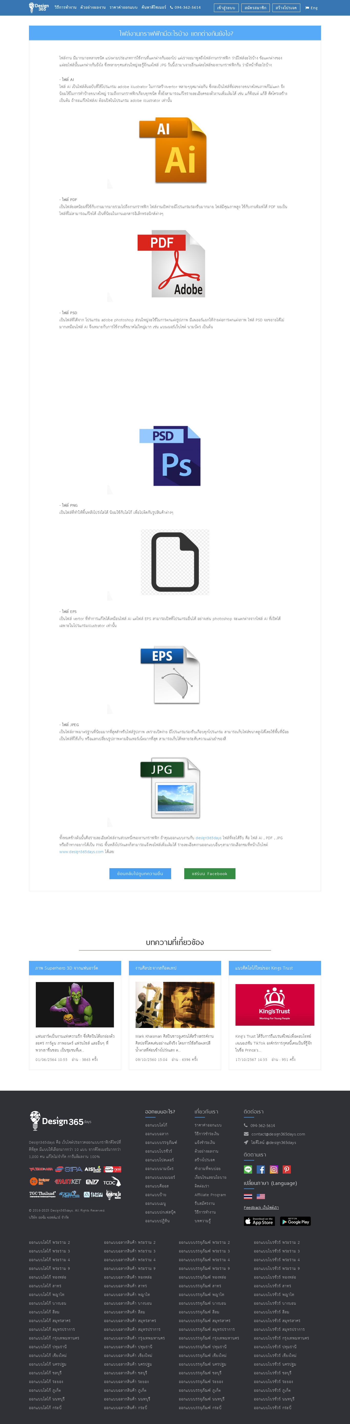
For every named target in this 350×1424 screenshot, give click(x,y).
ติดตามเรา (255, 1154)
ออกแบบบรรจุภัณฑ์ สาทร (200, 1286)
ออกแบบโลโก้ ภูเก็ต (45, 1390)
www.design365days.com (81, 851)
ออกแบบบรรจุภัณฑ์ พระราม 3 (204, 1251)
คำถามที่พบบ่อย (208, 1168)
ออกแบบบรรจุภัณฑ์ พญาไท (201, 1294)
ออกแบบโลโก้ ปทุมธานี (48, 1347)
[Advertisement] (127, 374)
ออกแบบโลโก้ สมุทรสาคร (50, 1320)
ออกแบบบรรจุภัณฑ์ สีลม (199, 1312)
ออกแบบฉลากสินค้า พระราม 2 (130, 1242)
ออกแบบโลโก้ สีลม (44, 1312)
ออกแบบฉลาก (157, 1134)
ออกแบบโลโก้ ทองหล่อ (47, 1277)
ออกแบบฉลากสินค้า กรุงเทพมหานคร (134, 1338)
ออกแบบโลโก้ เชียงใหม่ (48, 1355)
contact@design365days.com (277, 1134)
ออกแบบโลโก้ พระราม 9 (49, 1268)
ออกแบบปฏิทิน (157, 1221)
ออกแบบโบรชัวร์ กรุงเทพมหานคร (281, 1338)
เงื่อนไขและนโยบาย (211, 1177)
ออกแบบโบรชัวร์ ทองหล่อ (275, 1277)
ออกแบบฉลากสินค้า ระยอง (126, 1381)
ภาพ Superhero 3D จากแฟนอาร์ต (66, 968)
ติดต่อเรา (202, 1186)
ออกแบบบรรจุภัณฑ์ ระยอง (201, 1381)
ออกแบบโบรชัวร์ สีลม (272, 1312)
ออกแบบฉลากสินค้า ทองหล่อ (128, 1277)
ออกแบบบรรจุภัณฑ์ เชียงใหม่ (203, 1355)
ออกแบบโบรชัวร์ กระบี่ (273, 1408)
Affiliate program (210, 1195)
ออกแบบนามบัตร (159, 1168)
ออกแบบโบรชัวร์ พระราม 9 (277, 1268)
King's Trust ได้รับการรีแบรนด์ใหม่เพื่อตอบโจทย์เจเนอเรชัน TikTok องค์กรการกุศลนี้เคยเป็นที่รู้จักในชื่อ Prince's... (273, 1043)
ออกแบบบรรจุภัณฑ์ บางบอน (202, 1303)
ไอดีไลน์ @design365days (272, 1142)
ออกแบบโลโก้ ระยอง (46, 1381)
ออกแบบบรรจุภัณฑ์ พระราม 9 (204, 1268)
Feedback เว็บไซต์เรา (261, 1207)
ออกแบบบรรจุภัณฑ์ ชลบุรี (200, 1373)
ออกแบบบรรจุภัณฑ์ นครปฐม (203, 1364)
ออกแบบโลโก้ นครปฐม (48, 1364)
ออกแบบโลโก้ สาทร (45, 1286)
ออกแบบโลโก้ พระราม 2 (49, 1242)
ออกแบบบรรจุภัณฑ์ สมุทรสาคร (205, 1320)
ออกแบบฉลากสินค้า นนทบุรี (127, 1399)
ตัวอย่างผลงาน (95, 1)
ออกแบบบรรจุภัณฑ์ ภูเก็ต (200, 1390)
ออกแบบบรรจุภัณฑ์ (161, 1142)
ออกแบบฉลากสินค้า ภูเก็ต (125, 1390)
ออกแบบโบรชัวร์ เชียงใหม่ (275, 1355)
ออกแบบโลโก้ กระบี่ (45, 1408)
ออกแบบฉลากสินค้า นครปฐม (128, 1364)
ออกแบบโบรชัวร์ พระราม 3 (277, 1251)
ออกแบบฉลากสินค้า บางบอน (128, 1303)
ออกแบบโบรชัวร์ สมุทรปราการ (279, 1329)
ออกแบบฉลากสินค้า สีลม (124, 1312)
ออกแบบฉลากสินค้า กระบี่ (125, 1408)
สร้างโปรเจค (205, 1160)
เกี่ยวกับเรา (206, 1111)
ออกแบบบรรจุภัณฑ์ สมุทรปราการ (207, 1329)
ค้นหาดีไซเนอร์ (156, 1)
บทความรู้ (203, 1221)
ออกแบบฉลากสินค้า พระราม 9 (130, 1268)
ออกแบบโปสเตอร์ (159, 1160)
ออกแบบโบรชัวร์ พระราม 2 (277, 1242)
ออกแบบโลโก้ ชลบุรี (45, 1373)
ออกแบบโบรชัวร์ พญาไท (274, 1294)
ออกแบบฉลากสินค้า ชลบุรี (125, 1373)
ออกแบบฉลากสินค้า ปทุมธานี (128, 1347)
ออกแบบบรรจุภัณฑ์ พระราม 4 (204, 1260)
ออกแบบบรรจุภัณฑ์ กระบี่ (200, 1408)
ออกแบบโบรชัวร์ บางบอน (275, 1303)
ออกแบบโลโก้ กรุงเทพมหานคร (54, 1338)
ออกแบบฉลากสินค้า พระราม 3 (130, 1251)
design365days (209, 838)
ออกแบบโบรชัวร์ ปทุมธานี (275, 1347)
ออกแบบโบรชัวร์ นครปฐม (275, 1364)
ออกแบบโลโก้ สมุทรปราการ (52, 1329)
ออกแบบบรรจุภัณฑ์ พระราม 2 (204, 1242)
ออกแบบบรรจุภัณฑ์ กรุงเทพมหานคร (209, 1338)
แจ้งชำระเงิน (205, 1142)
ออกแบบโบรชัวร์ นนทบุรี (274, 1399)
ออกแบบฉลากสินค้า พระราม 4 (130, 1260)
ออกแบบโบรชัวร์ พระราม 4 (277, 1260)
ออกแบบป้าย (156, 1195)
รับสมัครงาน (205, 1203)
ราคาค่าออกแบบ (126, 1)
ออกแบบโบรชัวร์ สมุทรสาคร (277, 1320)
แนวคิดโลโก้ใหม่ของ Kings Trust (264, 968)
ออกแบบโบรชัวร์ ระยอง (273, 1381)
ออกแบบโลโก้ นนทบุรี (47, 1399)
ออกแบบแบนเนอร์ (160, 1177)
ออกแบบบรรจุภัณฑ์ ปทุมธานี (203, 1347)
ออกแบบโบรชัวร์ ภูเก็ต (272, 1390)
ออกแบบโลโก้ (156, 1125)
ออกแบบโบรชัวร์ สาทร (272, 1286)
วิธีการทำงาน (67, 1)
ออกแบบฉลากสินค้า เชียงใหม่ (128, 1355)
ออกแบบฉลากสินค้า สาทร (125, 1286)
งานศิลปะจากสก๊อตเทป (156, 968)
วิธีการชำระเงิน (207, 1134)
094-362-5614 (261, 1126)
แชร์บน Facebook (210, 873)
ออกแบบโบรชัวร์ (158, 1151)
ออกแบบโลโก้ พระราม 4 (49, 1260)
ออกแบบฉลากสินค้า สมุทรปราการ (132, 1329)
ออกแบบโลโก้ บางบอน (47, 1303)
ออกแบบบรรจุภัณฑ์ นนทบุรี (202, 1399)
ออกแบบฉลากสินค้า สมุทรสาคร (130, 1320)
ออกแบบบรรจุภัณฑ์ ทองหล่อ (202, 1277)
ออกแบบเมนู (155, 1203)
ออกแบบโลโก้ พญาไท (47, 1294)
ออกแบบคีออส (157, 1186)
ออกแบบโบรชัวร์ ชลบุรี (273, 1373)
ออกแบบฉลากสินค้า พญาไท (127, 1294)
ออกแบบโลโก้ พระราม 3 (49, 1251)
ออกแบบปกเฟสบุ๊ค (160, 1212)
